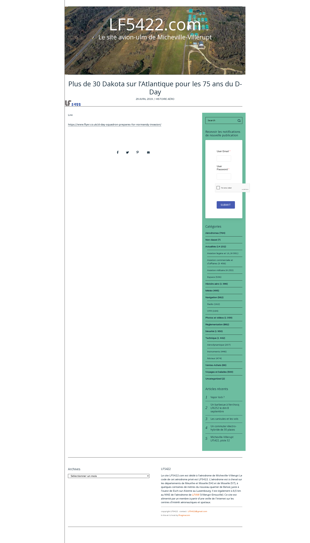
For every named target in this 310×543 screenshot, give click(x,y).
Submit (226, 204)
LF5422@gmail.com (197, 511)
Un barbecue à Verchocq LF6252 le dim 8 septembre (225, 408)
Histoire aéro (165, 99)
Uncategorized (213, 378)
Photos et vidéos (214, 317)
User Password (223, 168)
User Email (223, 151)
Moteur (211, 358)
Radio (210, 304)
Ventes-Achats (213, 365)
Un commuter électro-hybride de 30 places (224, 428)
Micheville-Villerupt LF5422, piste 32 (222, 438)
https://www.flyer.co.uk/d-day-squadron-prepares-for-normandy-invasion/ (114, 124)
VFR (209, 310)
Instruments (213, 351)
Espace (211, 277)
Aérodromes (212, 232)
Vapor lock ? (218, 397)
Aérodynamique (215, 344)
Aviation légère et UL (218, 253)
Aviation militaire (216, 270)
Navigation (211, 297)
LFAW (195, 494)
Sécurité (209, 331)
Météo (209, 290)
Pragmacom (184, 515)
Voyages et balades (216, 371)
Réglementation (214, 324)
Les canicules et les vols (224, 419)
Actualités (210, 246)
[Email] (148, 152)
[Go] (240, 120)
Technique (211, 338)
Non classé (211, 239)
